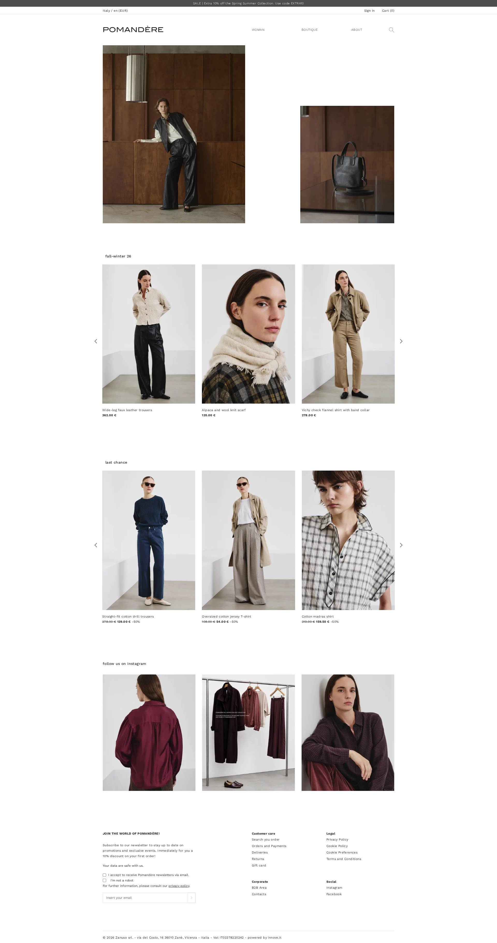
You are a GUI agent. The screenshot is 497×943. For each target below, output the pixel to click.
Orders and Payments (269, 846)
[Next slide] (401, 341)
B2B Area (259, 887)
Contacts (259, 894)
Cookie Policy (337, 846)
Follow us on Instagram (124, 664)
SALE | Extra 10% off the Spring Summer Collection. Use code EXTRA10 (248, 3)
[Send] (191, 898)
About (356, 30)
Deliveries (260, 852)
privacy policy (179, 886)
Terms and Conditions (343, 859)
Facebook (334, 894)
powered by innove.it (264, 937)
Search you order (266, 839)
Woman (258, 30)
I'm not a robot (122, 880)
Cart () (388, 10)
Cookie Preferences (341, 852)
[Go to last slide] (95, 341)
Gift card (259, 865)
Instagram (334, 887)
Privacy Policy (337, 839)
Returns (258, 859)
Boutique (310, 30)
